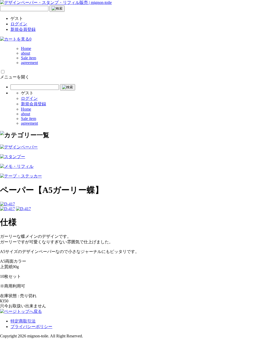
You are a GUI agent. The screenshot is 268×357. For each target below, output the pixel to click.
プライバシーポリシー (31, 326)
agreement (29, 62)
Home (26, 48)
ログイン (18, 24)
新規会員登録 (23, 29)
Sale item (28, 58)
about (25, 53)
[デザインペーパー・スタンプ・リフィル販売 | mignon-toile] (56, 2)
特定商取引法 (23, 321)
